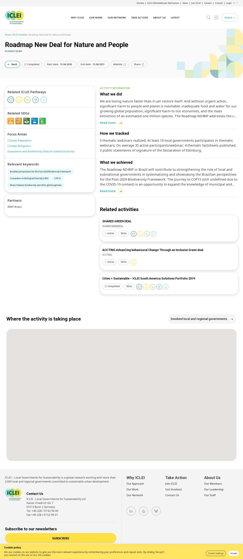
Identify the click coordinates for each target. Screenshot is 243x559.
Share (137, 64)
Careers (208, 2)
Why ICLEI (77, 17)
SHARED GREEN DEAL (117, 221)
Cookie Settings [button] (216, 553)
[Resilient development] (159, 287)
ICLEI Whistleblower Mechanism (163, 2)
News (185, 2)
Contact (219, 2)
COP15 (57, 178)
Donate (140, 2)
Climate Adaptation (19, 140)
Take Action (139, 17)
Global (228, 17)
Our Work (95, 17)
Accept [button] (233, 553)
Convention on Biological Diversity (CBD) (29, 178)
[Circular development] (134, 234)
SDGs (124, 233)
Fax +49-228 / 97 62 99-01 (42, 515)
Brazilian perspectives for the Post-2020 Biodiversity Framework (40, 171)
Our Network (117, 17)
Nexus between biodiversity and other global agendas (36, 185)
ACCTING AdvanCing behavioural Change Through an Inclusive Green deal (152, 250)
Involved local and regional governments (199, 319)
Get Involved (173, 489)
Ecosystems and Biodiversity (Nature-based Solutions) (40, 151)
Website (118, 64)
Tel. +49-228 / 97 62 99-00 (42, 511)
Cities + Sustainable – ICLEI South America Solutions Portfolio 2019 (148, 278)
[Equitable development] (140, 234)
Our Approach (135, 483)
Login (229, 2)
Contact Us (172, 495)
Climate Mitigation (19, 146)
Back (14, 64)
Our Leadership (214, 489)
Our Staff (210, 495)
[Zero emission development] (153, 234)
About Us (159, 17)
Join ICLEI (196, 2)
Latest (175, 17)
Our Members (213, 483)
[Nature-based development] (147, 234)
